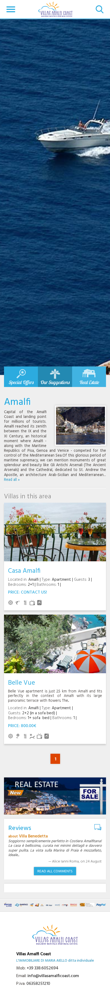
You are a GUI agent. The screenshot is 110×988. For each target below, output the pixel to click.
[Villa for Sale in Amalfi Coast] (55, 795)
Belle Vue (21, 683)
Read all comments (55, 871)
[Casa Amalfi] (55, 532)
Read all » (12, 480)
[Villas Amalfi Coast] (55, 9)
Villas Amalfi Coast (33, 954)
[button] (10, 9)
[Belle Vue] (55, 644)
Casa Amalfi (24, 571)
